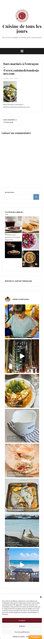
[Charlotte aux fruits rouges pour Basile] (30, 241)
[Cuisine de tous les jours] (22, 16)
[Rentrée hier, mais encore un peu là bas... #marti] (22, 565)
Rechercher (9, 192)
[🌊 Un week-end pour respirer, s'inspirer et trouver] (22, 530)
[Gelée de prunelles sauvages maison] (13, 224)
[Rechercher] (36, 197)
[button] (41, 597)
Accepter (22, 620)
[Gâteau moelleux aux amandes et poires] (30, 259)
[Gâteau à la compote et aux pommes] (13, 249)
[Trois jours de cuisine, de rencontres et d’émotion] (22, 321)
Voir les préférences (22, 632)
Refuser (22, 626)
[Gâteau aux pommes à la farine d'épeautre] (13, 237)
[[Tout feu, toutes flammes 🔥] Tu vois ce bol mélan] (22, 426)
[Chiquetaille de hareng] (30, 224)
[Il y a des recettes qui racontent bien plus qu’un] (22, 391)
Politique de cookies (19, 636)
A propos (28, 636)
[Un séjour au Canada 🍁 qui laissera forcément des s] (22, 356)
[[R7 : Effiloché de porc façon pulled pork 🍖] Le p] (22, 460)
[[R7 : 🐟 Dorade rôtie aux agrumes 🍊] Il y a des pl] (22, 495)
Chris (16, 78)
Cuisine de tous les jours (22, 28)
